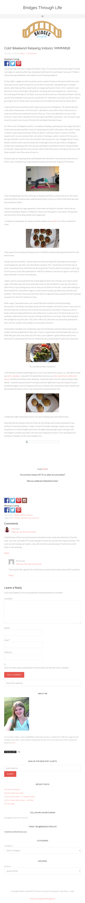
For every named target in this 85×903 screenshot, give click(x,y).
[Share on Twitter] (12, 63)
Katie (45, 469)
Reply (6, 553)
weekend (35, 518)
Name (7, 628)
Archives (7, 866)
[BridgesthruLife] (12, 500)
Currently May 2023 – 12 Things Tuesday (19, 796)
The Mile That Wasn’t (12, 789)
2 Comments (31, 53)
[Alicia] (18, 500)
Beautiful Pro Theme (33, 891)
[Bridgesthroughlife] (24, 500)
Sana (13, 528)
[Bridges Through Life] (7, 500)
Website (8, 652)
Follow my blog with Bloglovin (42, 898)
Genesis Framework (51, 891)
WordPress (64, 891)
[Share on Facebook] (7, 63)
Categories (8, 846)
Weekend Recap (26, 515)
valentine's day (25, 518)
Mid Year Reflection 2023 (13, 793)
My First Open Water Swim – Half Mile (18, 800)
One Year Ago (9, 804)
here (13, 743)
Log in (72, 891)
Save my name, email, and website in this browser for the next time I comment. (36, 667)
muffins (54, 221)
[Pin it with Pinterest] (18, 63)
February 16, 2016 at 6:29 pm (24, 532)
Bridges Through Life (42, 7)
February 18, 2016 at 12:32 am (29, 564)
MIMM (16, 515)
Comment (8, 598)
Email (7, 640)
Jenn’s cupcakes (13, 376)
